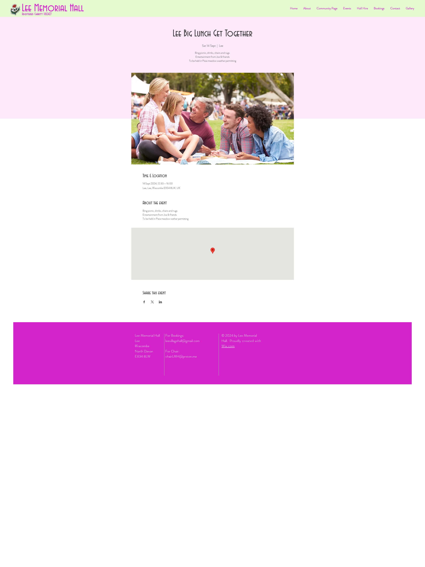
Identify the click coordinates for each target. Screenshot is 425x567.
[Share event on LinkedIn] (160, 302)
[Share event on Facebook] (144, 302)
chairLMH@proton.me (181, 356)
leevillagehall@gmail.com (182, 340)
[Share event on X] (152, 302)
